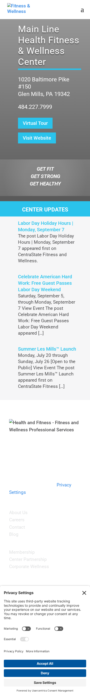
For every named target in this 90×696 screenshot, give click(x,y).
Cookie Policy (39, 485)
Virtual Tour (35, 123)
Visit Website (37, 138)
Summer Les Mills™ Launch (47, 349)
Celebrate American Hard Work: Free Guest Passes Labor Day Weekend (45, 283)
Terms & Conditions (29, 477)
